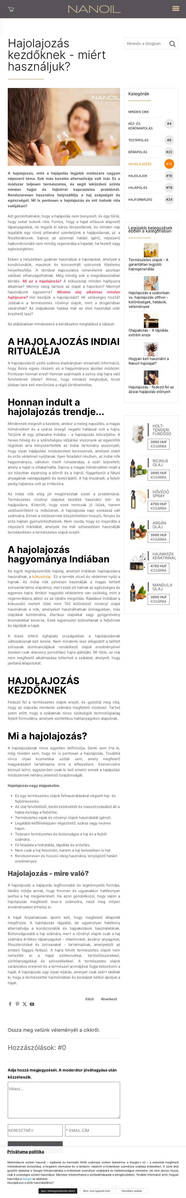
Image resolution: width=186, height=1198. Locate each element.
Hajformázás (150, 199)
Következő (109, 999)
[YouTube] (32, 1003)
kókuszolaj (41, 576)
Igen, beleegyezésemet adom (58, 1191)
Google (27, 1179)
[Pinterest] (17, 1003)
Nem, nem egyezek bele (96, 1191)
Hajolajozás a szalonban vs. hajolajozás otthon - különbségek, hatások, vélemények (149, 299)
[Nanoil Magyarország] (94, 8)
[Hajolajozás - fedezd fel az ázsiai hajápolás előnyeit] (151, 377)
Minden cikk (138, 112)
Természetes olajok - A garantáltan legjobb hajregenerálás (148, 264)
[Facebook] (10, 1003)
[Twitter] (24, 1003)
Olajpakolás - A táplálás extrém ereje (148, 332)
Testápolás (149, 140)
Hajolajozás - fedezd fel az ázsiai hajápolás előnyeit (151, 389)
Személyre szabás (132, 1191)
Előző (89, 999)
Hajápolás (150, 187)
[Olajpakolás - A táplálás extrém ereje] (151, 320)
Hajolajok (150, 176)
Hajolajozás (150, 164)
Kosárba (158, 446)
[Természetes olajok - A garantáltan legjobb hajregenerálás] (151, 250)
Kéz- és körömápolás (149, 125)
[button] (175, 7)
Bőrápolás (150, 152)
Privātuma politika (25, 1151)
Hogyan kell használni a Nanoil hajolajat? (149, 361)
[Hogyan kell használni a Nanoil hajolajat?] (151, 349)
